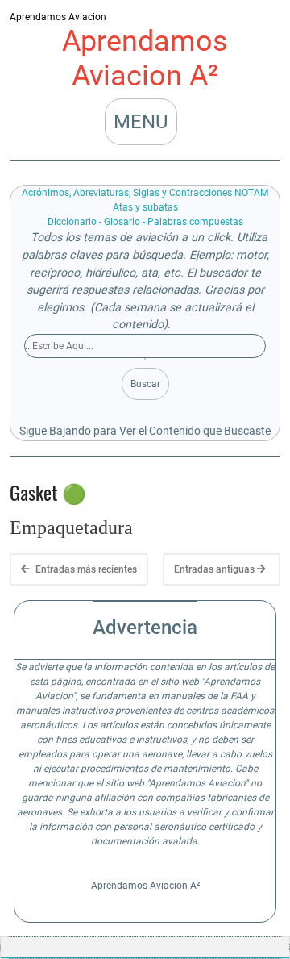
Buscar (145, 384)
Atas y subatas (145, 207)
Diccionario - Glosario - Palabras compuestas (145, 221)
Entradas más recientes (85, 569)
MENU (141, 121)
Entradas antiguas (215, 569)
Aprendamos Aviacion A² (145, 58)
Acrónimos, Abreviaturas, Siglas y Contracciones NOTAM (145, 192)
